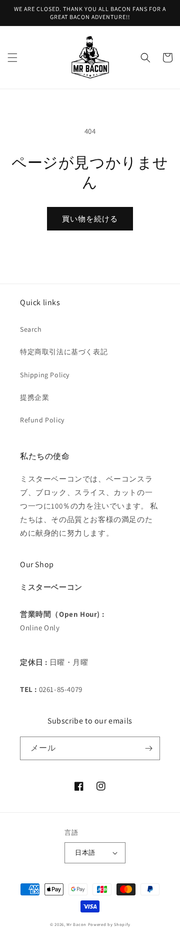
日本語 (85, 852)
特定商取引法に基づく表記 (64, 351)
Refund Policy (42, 419)
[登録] (149, 748)
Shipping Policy (45, 374)
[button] (13, 58)
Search (31, 329)
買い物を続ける (90, 218)
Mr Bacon (76, 924)
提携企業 (34, 397)
